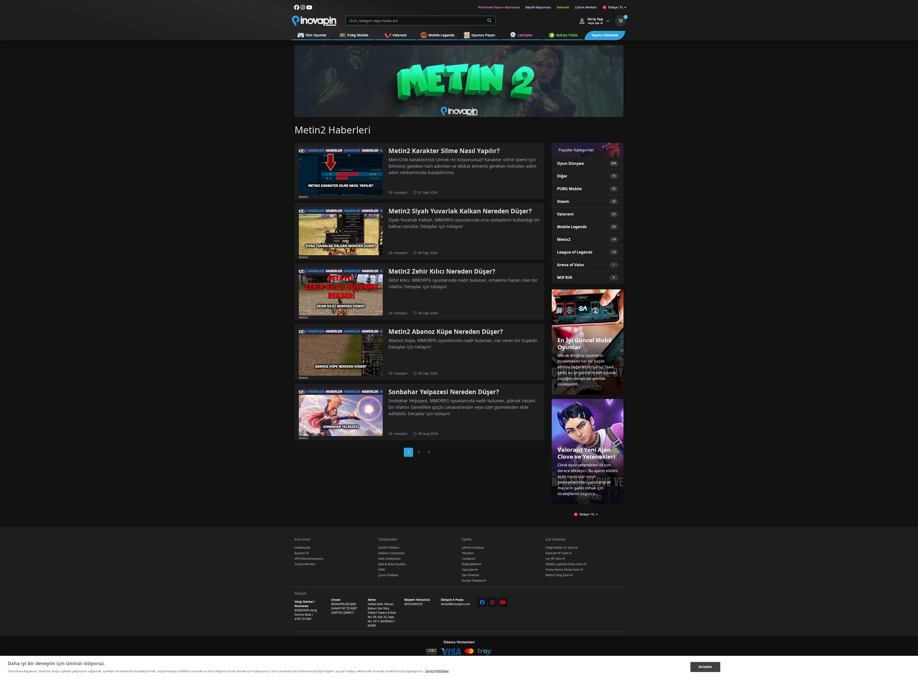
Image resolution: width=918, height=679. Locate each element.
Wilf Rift (564, 277)
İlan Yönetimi (470, 575)
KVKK (381, 570)
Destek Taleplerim (474, 581)
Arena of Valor (570, 264)
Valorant (565, 214)
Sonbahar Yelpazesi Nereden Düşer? (443, 391)
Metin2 (563, 239)
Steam (563, 201)
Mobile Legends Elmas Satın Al (566, 564)
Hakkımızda (302, 548)
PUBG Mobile (569, 188)
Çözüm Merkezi (305, 564)
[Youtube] (503, 602)
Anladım (705, 667)
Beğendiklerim (471, 564)
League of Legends (574, 252)
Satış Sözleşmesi (389, 559)
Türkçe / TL (615, 7)
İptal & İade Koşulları (392, 564)
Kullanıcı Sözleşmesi (391, 553)
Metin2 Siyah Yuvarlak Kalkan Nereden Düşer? (460, 211)
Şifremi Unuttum (473, 548)
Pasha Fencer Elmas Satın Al (564, 570)
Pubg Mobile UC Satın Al (562, 548)
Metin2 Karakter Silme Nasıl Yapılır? (444, 150)
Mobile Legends (572, 226)
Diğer (562, 176)
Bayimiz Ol (302, 553)
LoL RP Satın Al (555, 559)
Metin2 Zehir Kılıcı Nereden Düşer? (441, 271)
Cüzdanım (468, 559)
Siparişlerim (470, 570)
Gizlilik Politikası (388, 548)
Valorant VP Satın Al (559, 553)
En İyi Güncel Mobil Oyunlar (584, 343)
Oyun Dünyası (570, 163)
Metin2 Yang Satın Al (559, 575)
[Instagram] (492, 602)
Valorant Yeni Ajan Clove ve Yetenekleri (586, 453)
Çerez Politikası (388, 575)
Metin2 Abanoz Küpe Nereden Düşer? (445, 331)
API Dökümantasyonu (309, 559)
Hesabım (468, 553)
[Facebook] (482, 602)
